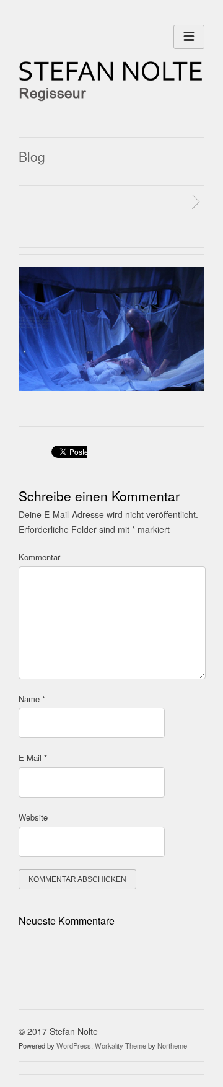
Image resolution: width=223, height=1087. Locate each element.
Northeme (172, 1045)
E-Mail (33, 758)
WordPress (73, 1045)
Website (33, 817)
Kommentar (39, 557)
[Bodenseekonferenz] (197, 202)
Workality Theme (120, 1045)
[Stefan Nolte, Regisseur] (111, 98)
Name (32, 699)
